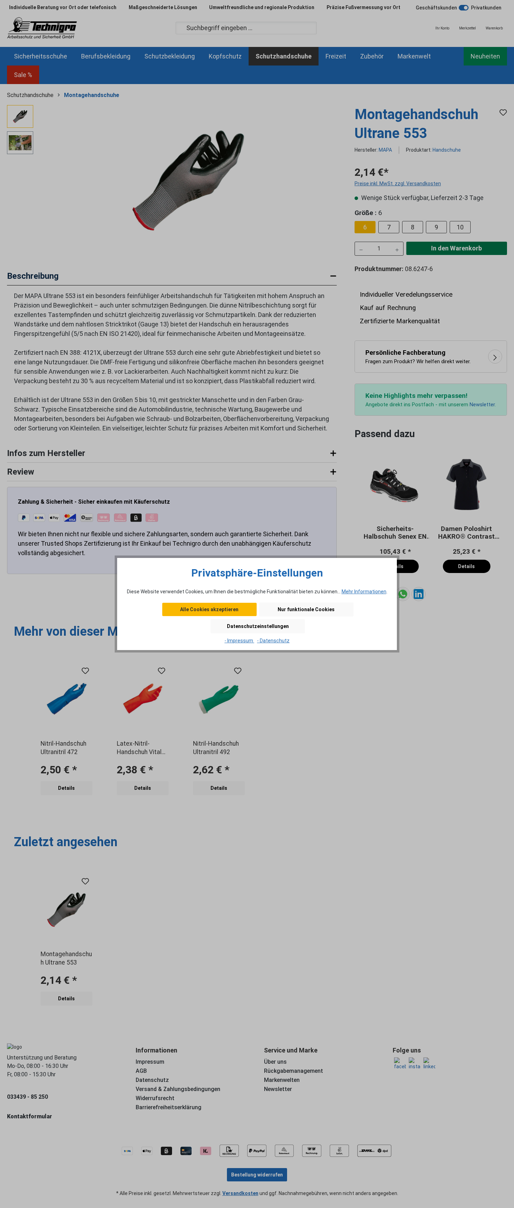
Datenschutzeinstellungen (258, 626)
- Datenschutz (273, 640)
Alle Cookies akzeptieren (209, 609)
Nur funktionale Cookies (306, 609)
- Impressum (239, 640)
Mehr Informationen (364, 591)
